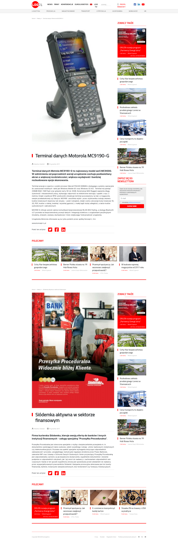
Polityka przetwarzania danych (127, 537)
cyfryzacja (101, 11)
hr (145, 11)
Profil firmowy (121, 5)
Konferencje (67, 4)
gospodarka (117, 11)
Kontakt (102, 537)
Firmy (56, 4)
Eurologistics (81, 4)
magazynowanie (68, 11)
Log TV (96, 5)
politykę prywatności (134, 202)
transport (85, 11)
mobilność (133, 11)
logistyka (36, 11)
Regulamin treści (111, 537)
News (49, 4)
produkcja (50, 11)
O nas (96, 537)
